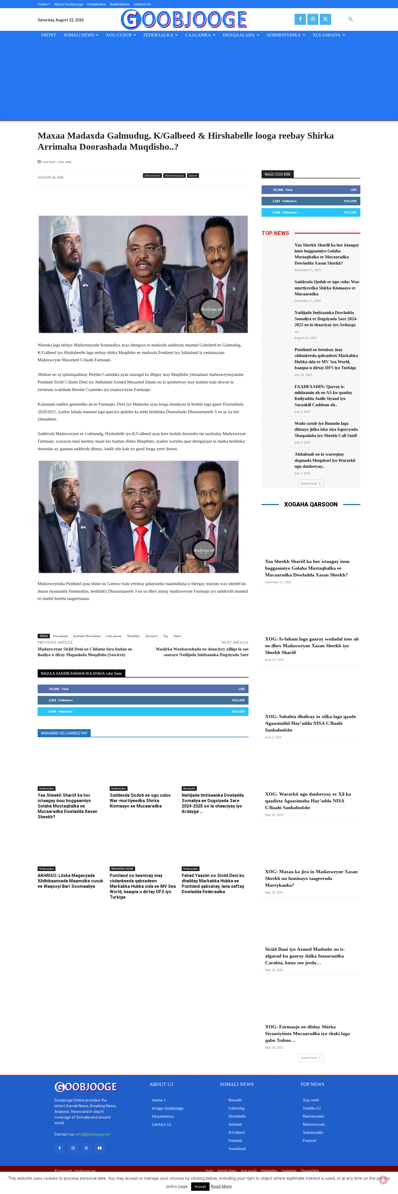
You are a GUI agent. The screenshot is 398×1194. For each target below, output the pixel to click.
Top (165, 636)
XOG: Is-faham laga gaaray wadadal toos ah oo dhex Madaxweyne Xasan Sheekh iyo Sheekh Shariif (312, 645)
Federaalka (46, 788)
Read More (221, 1186)
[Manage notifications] (383, 1180)
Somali (193, 175)
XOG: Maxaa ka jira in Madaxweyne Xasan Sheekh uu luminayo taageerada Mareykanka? (311, 878)
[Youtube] (99, 1148)
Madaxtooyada (174, 175)
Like (242, 689)
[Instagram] (312, 19)
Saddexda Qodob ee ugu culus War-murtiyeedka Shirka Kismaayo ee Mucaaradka (140, 801)
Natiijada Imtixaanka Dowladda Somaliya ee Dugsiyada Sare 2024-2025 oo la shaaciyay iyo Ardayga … (213, 803)
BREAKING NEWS (122, 869)
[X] (325, 19)
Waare (177, 636)
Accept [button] (200, 1186)
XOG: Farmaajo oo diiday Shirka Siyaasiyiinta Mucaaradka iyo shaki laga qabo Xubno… (307, 1033)
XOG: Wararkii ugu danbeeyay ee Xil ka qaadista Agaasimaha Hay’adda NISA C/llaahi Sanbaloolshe (308, 800)
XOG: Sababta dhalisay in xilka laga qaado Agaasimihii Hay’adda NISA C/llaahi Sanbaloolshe (310, 723)
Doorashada (152, 175)
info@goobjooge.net (93, 1134)
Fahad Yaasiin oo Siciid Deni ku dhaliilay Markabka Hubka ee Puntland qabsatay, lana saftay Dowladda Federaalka (213, 883)
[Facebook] (300, 19)
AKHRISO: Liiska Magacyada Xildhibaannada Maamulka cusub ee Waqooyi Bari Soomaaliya (70, 881)
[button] (350, 19)
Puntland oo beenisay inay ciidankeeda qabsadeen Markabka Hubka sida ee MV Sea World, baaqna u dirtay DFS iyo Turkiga (143, 886)
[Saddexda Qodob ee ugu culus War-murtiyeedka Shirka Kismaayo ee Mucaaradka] (143, 767)
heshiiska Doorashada (86, 636)
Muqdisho (133, 636)
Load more (309, 483)
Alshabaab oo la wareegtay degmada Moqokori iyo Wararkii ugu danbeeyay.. (325, 460)
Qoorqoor (151, 636)
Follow (238, 700)
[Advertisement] (199, 80)
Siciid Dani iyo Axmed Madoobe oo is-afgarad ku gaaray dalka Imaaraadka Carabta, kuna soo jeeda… (305, 955)
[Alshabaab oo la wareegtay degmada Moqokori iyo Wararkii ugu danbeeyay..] (276, 461)
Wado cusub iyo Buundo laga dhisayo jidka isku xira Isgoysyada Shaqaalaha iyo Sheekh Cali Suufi (326, 429)
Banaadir (189, 788)
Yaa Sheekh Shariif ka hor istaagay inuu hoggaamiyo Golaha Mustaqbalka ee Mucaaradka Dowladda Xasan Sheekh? (67, 806)
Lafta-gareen (114, 636)
